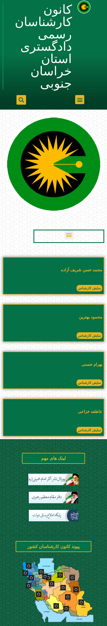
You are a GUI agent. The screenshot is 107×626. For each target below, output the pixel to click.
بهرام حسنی (91, 364)
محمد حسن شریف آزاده (81, 269)
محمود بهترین (90, 317)
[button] (79, 99)
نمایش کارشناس (89, 288)
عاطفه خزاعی (90, 411)
